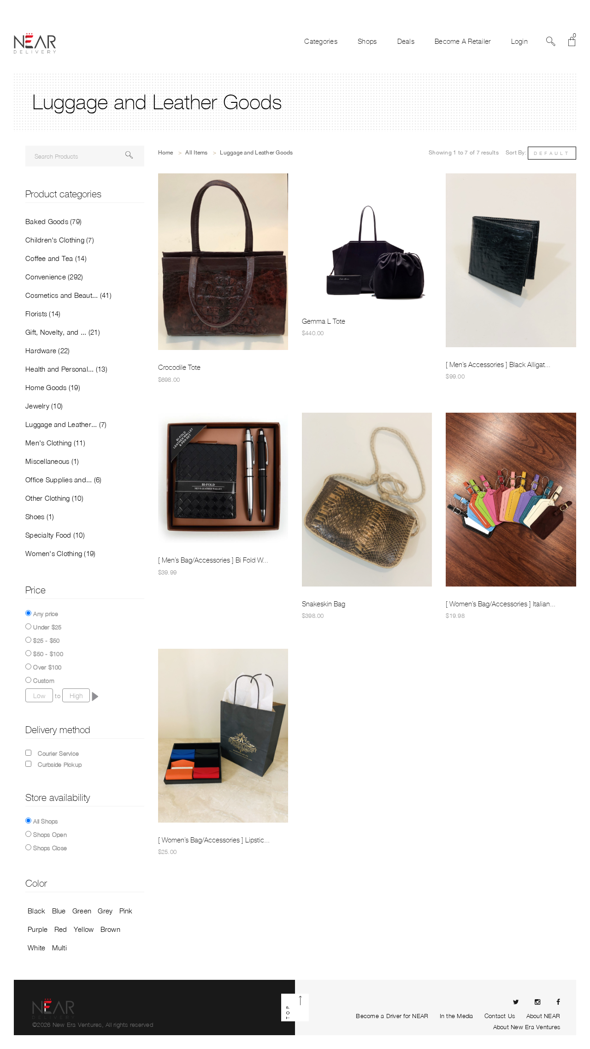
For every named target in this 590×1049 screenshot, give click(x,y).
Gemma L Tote (323, 321)
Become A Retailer (462, 41)
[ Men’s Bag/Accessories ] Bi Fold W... (213, 560)
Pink (126, 911)
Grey (105, 911)
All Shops (45, 821)
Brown (110, 929)
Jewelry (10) (44, 406)
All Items (196, 152)
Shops (367, 41)
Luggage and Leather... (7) (66, 424)
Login (519, 41)
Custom (43, 680)
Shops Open (50, 834)
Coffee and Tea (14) (56, 258)
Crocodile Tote (179, 367)
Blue (59, 911)
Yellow (84, 929)
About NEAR (543, 1015)
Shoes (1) (39, 516)
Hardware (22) (47, 350)
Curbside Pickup (60, 764)
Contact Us (499, 1015)
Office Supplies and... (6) (63, 479)
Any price (45, 613)
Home (165, 152)
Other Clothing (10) (54, 498)
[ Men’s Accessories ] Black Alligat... (498, 365)
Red (60, 929)
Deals (405, 41)
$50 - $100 (48, 654)
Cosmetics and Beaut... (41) (68, 295)
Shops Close (50, 848)
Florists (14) (42, 313)
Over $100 (47, 667)
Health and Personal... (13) (66, 369)
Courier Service (58, 753)
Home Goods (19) (52, 387)
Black (36, 911)
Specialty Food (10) (55, 535)
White (36, 947)
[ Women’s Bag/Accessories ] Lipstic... (214, 840)
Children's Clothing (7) (59, 240)
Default (552, 153)
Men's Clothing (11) (55, 443)
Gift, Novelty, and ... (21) (62, 332)
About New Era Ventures (526, 1027)
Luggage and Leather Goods (256, 152)
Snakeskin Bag (323, 604)
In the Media (456, 1015)
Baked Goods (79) (53, 221)
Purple (38, 929)
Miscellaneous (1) (52, 461)
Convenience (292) (54, 277)
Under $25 (47, 627)
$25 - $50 (46, 640)
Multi (59, 947)
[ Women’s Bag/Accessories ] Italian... (500, 604)
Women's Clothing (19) (60, 553)
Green (81, 911)
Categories (320, 41)
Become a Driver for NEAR (392, 1015)
